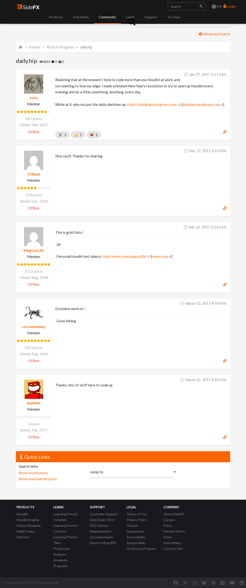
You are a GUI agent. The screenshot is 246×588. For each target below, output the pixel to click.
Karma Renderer (29, 525)
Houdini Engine (28, 520)
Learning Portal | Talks (65, 540)
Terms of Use (137, 514)
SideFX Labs (26, 531)
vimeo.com (160, 256)
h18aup (33, 174)
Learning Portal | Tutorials (65, 517)
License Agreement (135, 528)
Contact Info (173, 548)
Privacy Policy (137, 520)
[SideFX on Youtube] (232, 583)
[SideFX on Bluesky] (204, 583)
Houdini (22, 514)
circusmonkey (33, 326)
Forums (34, 47)
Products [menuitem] (56, 17)
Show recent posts (33, 473)
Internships (172, 543)
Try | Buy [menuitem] (173, 17)
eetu (34, 98)
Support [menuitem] (151, 17)
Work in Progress (60, 47)
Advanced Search (216, 34)
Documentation (101, 537)
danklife (34, 403)
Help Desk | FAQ (102, 520)
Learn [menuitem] (130, 17)
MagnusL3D (34, 250)
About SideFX (173, 514)
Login (231, 6)
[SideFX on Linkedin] (242, 583)
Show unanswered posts (38, 479)
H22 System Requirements (100, 528)
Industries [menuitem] (81, 17)
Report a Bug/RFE (103, 543)
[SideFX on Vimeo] (222, 583)
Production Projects (61, 551)
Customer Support (104, 514)
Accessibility (136, 537)
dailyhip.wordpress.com (201, 104)
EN (218, 6)
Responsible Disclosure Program (141, 546)
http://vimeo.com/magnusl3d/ (124, 256)
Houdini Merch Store (174, 534)
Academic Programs (60, 563)
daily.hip (86, 47)
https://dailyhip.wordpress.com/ (152, 104)
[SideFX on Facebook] (175, 583)
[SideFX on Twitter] (185, 583)
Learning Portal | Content (65, 528)
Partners (23, 537)
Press (167, 525)
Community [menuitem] (107, 17)
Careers (169, 520)
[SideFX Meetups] (213, 583)
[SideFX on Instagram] (195, 583)
